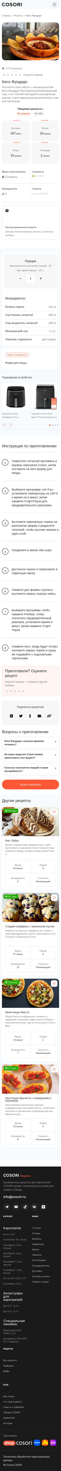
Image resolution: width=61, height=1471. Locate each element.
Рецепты (18, 15)
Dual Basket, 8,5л (12, 1283)
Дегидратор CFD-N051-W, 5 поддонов (15, 1340)
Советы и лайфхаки (13, 1407)
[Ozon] (37, 1443)
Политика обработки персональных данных (26, 1458)
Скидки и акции (40, 1281)
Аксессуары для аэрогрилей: (13, 1296)
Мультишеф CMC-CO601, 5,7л (12, 1331)
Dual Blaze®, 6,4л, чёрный (12, 1246)
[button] (4, 425)
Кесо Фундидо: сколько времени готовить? (24, 743)
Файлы (35, 1249)
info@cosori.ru (14, 1197)
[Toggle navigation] (54, 4)
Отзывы (36, 1233)
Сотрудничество (40, 1265)
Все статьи (8, 1396)
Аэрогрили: (12, 1228)
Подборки (8, 1365)
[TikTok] (25, 1207)
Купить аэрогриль (30, 784)
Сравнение (38, 1244)
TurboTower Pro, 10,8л (14, 1239)
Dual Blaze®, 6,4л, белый (12, 1255)
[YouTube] (16, 1207)
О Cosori (36, 1228)
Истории (7, 1423)
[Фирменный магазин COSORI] (17, 1443)
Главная (6, 15)
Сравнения (9, 1417)
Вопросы (36, 1238)
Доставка (37, 1271)
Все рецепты (10, 1360)
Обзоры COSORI (11, 1412)
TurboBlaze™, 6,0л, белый (12, 1271)
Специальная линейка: (14, 1322)
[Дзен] (43, 1207)
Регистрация (39, 1260)
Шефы (6, 1371)
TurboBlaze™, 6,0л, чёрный (12, 1263)
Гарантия (36, 1254)
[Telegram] (7, 1207)
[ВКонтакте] (34, 1207)
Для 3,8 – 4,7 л (11, 1311)
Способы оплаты (41, 1276)
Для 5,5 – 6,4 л (11, 1306)
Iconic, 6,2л (9, 1234)
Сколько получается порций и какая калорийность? (26, 769)
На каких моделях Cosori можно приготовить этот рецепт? (23, 756)
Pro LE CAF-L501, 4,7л (14, 1278)
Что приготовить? (12, 1401)
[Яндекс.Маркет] (45, 1443)
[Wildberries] (53, 1443)
